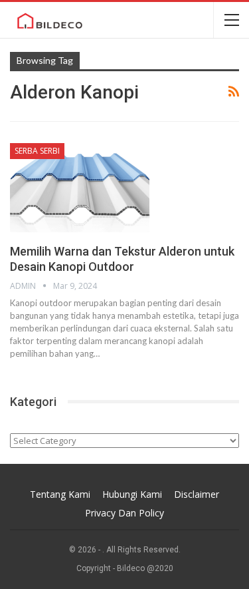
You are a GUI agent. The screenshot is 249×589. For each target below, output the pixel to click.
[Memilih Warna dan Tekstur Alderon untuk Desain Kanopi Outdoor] (79, 187)
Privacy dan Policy (124, 512)
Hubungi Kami (132, 494)
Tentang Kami (60, 494)
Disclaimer (196, 494)
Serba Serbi (37, 150)
